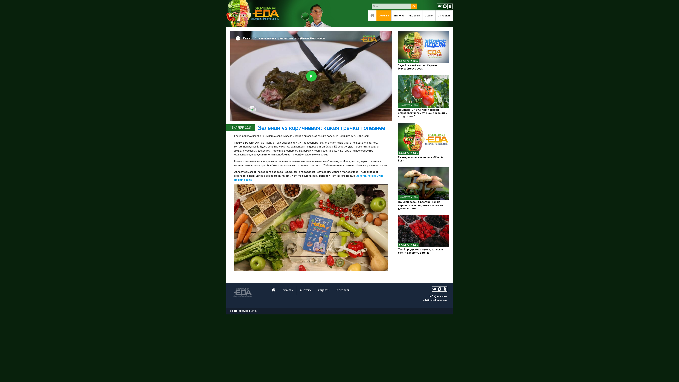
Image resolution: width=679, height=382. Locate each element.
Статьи (429, 15)
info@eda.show (438, 296)
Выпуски (399, 15)
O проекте (444, 15)
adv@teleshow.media (435, 300)
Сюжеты (383, 15)
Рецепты (414, 15)
